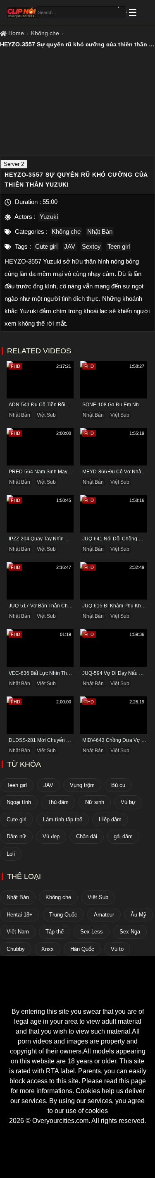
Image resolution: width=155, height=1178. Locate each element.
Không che (45, 33)
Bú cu (118, 785)
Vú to (117, 949)
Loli (11, 854)
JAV (69, 246)
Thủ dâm (58, 802)
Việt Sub (46, 415)
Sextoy (91, 246)
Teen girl (118, 246)
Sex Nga (129, 931)
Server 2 (14, 164)
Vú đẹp (51, 836)
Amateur (104, 915)
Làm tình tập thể (62, 819)
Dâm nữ (16, 836)
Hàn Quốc (82, 949)
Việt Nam (18, 931)
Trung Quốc (63, 915)
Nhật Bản (99, 231)
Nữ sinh (94, 802)
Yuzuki (49, 216)
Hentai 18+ (20, 915)
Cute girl (46, 246)
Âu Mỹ (138, 915)
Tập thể (54, 931)
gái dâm (123, 836)
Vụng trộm (82, 785)
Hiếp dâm (110, 819)
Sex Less (91, 931)
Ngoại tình (19, 802)
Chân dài (86, 836)
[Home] (77, 992)
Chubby (16, 949)
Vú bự (128, 802)
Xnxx (47, 949)
